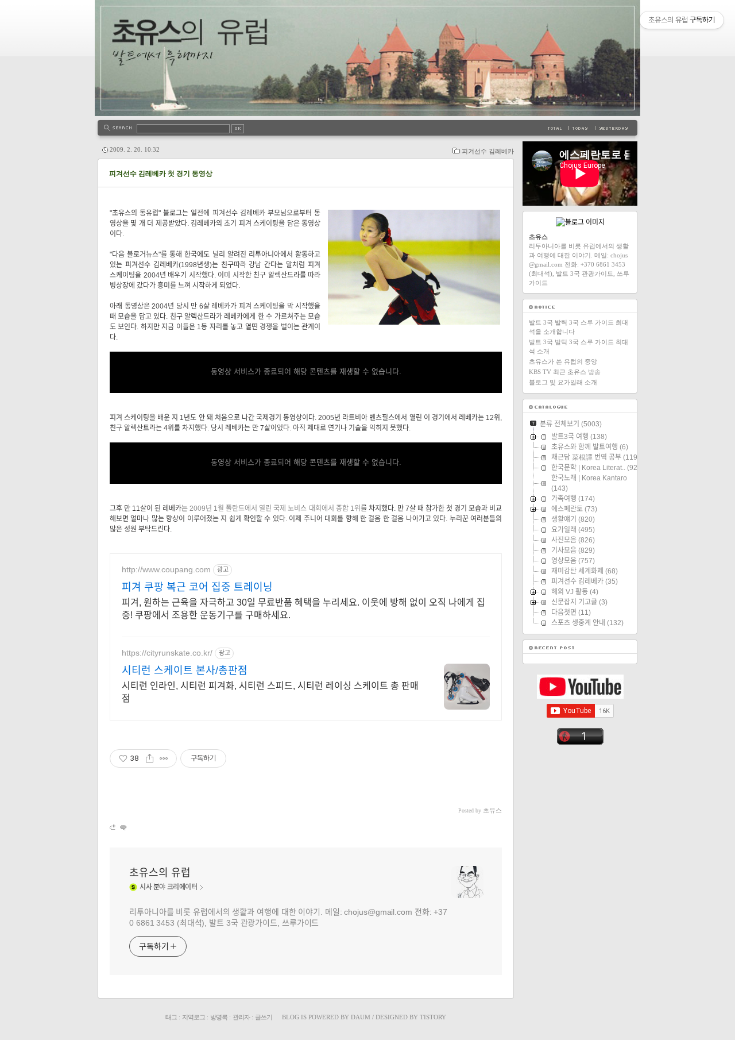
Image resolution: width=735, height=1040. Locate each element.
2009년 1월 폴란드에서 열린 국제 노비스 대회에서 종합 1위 (274, 508)
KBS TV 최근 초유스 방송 (565, 371)
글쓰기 (263, 1017)
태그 (171, 1017)
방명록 (218, 1017)
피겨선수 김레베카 (488, 151)
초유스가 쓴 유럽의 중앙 (563, 361)
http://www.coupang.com (166, 569)
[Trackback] (113, 827)
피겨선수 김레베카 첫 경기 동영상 (160, 174)
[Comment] (122, 827)
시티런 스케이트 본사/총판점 (184, 670)
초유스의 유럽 (160, 873)
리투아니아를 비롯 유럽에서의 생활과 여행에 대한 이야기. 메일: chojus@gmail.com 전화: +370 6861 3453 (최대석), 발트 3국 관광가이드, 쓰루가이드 (288, 917)
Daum (360, 1017)
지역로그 (193, 1017)
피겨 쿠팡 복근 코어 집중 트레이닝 (197, 587)
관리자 (241, 1017)
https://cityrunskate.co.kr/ (167, 652)
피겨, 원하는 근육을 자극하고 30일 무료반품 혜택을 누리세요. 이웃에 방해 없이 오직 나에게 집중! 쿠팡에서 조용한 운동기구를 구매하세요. (303, 609)
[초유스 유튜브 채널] (580, 696)
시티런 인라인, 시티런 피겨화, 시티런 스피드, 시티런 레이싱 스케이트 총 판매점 (270, 692)
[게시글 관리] (164, 758)
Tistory (433, 1017)
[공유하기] (149, 758)
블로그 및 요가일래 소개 (563, 382)
